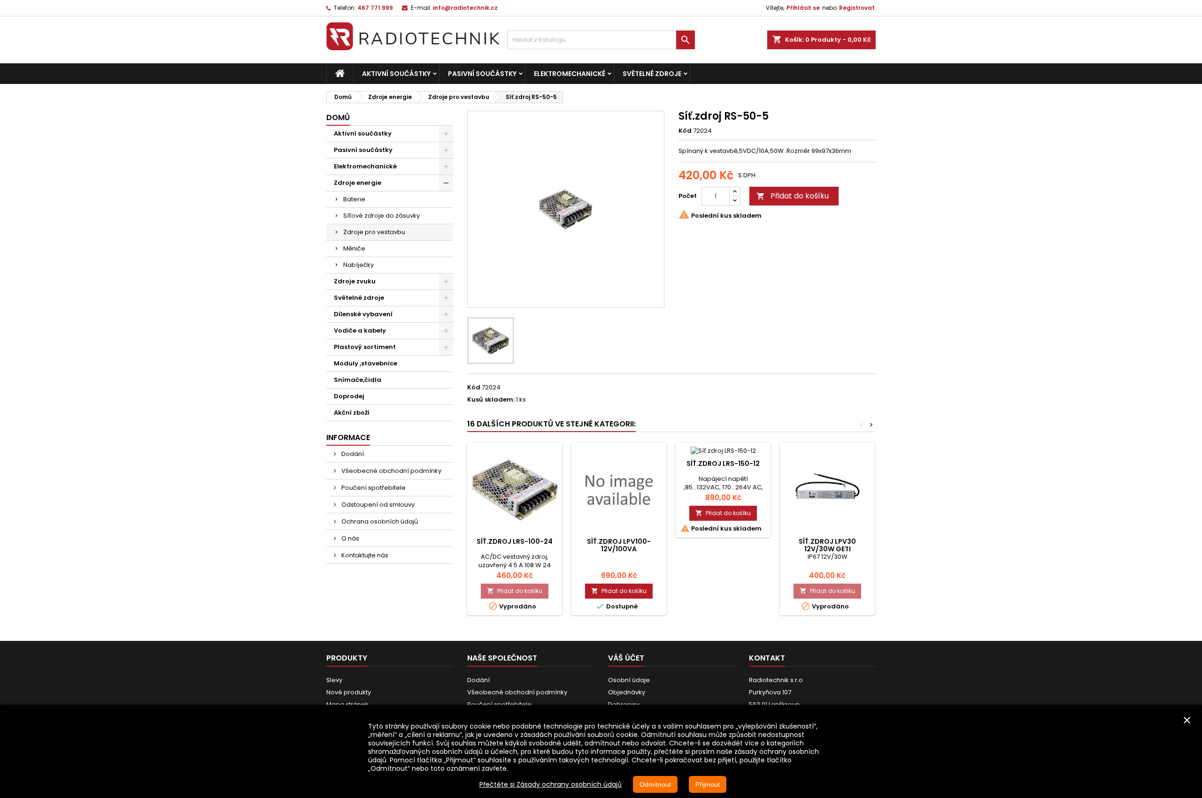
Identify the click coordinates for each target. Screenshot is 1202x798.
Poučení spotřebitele (373, 487)
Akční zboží (352, 412)
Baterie (354, 199)
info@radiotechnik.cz (465, 8)
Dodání (352, 453)
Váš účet (626, 658)
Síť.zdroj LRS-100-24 (515, 541)
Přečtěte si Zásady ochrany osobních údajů (550, 784)
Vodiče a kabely (360, 330)
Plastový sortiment (365, 346)
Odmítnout (655, 784)
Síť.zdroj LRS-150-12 (723, 463)
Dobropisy (624, 704)
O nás (349, 538)
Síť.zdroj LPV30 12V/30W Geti (827, 545)
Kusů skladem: (491, 399)
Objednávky (626, 692)
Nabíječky (358, 264)
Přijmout (707, 784)
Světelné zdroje (652, 73)
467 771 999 (375, 8)
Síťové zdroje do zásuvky (381, 215)
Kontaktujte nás (364, 555)
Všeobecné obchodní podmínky (390, 470)
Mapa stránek (347, 704)
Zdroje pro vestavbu (374, 232)
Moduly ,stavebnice (365, 363)
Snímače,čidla (357, 379)
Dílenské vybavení (363, 314)
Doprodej (349, 396)
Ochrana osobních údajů (379, 521)
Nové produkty (348, 692)
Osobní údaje (629, 680)
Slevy (334, 680)
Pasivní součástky (482, 73)
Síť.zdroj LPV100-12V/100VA (619, 545)
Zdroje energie (357, 182)
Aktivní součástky (396, 73)
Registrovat (857, 8)
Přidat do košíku (792, 195)
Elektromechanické (569, 73)
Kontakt (767, 658)
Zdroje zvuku (355, 281)
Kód (685, 131)
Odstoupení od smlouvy (377, 504)
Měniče (354, 248)
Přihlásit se (803, 8)
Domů (338, 117)
